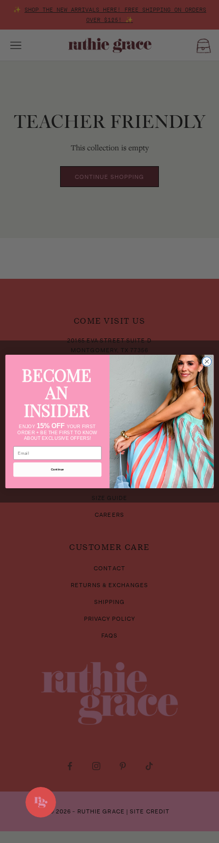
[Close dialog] (206, 361)
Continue (57, 469)
